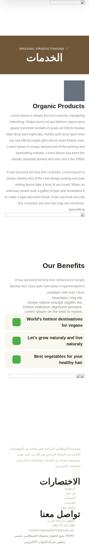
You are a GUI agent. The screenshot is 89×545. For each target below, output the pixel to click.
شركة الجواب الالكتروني (40, 542)
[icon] (76, 473)
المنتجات (70, 498)
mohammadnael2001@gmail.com (52, 530)
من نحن (71, 493)
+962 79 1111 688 (63, 525)
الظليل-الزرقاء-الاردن (61, 520)
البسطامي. (29, 535)
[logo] (67, 17)
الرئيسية (70, 488)
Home (59, 48)
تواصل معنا (68, 507)
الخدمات (70, 502)
